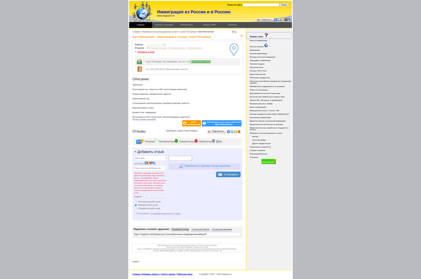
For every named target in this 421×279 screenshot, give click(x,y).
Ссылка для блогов (200, 229)
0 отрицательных (176, 48)
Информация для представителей (224, 123)
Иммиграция (255, 50)
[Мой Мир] (286, 19)
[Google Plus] (239, 131)
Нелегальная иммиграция (260, 117)
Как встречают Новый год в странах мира (267, 97)
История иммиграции (258, 53)
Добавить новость (151, 274)
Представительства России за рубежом (266, 124)
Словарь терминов (257, 150)
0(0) (164, 44)
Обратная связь (185, 274)
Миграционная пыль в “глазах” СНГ (264, 110)
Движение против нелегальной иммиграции (268, 121)
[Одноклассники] (283, 19)
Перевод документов (258, 154)
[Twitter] (279, 19)
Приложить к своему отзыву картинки (207, 165)
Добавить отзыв (145, 51)
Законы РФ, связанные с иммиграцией (266, 100)
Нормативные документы (260, 147)
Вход (234, 32)
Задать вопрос (168, 274)
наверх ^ (136, 261)
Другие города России (261, 143)
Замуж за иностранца (259, 90)
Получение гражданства (260, 78)
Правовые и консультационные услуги (160, 32)
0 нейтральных (194, 48)
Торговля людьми (257, 64)
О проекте (254, 157)
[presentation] (139, 142)
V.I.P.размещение (193, 123)
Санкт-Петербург (188, 32)
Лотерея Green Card (258, 71)
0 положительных (158, 48)
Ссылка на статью (180, 229)
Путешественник (257, 47)
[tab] (139, 142)
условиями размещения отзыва (165, 213)
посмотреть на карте (202, 61)
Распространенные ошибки (261, 104)
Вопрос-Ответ (209, 25)
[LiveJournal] (289, 19)
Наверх (194, 130)
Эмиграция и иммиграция (260, 60)
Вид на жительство (258, 74)
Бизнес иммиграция (258, 107)
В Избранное (187, 25)
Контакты (232, 25)
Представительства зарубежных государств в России (269, 129)
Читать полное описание (144, 119)
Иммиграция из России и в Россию (194, 11)
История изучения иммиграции (262, 57)
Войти (141, 163)
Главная (141, 25)
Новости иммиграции (258, 40)
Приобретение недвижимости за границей (267, 86)
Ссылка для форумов (222, 229)
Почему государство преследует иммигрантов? (269, 114)
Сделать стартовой (164, 25)
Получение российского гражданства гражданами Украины (270, 82)
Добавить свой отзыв (178, 130)
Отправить (231, 174)
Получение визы (257, 67)
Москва (255, 136)
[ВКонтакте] (276, 19)
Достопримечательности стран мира (265, 93)
